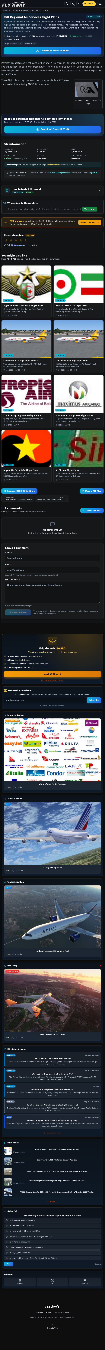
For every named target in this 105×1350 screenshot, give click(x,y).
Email (8, 564)
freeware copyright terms (58, 173)
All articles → (52, 1201)
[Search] (66, 3)
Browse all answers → (52, 1133)
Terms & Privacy (62, 1312)
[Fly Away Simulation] (14, 4)
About (49, 1312)
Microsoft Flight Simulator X (27, 10)
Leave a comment (93, 510)
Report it (93, 173)
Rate (24, 36)
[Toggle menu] (100, 3)
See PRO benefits (88, 222)
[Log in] (78, 3)
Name (8, 553)
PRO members (53, 164)
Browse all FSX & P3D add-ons (21, 491)
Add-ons (6, 10)
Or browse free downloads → (52, 680)
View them (89, 209)
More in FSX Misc (93, 491)
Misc (47, 10)
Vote (9, 1264)
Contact (39, 1312)
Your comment (12, 579)
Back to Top (52, 1328)
